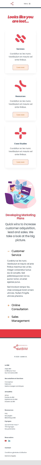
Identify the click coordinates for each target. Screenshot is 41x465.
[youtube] (5, 441)
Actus (7, 395)
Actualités (8, 392)
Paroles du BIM (9, 397)
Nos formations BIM (11, 373)
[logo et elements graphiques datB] (12, 2)
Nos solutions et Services (14, 378)
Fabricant (8, 384)
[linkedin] (9, 441)
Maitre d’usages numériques (14, 386)
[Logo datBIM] (20, 341)
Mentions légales (10, 456)
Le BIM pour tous (10, 371)
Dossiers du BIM (10, 402)
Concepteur (9, 382)
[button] (20, 253)
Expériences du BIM (11, 399)
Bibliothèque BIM (10, 418)
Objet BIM (8, 369)
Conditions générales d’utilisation (16, 452)
